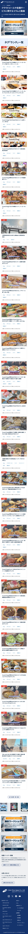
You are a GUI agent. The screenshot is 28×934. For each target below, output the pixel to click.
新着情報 (8, 5)
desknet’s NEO (5, 905)
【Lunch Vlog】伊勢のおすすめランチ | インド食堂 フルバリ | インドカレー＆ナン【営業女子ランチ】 (13, 514)
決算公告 (19, 920)
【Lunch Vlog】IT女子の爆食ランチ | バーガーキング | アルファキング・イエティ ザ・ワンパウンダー (14, 92)
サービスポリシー (20, 925)
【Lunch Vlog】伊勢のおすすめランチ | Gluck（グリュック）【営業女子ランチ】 (14, 728)
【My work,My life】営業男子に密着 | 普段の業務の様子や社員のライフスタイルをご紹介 (13, 755)
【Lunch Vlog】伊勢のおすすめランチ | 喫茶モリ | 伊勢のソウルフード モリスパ (13, 349)
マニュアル (19, 910)
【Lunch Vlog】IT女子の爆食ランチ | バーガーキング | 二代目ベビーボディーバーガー (14, 63)
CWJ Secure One (6, 902)
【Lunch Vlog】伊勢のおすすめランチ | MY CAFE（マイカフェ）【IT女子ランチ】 (13, 702)
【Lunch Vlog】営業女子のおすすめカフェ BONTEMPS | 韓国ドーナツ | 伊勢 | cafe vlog (13, 320)
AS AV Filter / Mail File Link (7, 908)
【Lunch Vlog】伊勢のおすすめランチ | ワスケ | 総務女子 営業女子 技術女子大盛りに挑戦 (13, 377)
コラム (17, 903)
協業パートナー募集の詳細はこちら (11, 865)
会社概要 (19, 915)
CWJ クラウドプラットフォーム (7, 923)
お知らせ (17, 900)
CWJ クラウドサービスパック (7, 917)
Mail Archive (5, 911)
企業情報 (17, 912)
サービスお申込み (20, 908)
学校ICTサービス (6, 928)
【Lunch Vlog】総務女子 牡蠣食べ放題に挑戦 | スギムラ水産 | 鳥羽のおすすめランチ (14, 433)
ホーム (4, 5)
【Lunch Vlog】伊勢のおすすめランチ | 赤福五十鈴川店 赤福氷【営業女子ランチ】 (13, 649)
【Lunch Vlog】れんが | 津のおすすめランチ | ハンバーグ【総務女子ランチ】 (13, 570)
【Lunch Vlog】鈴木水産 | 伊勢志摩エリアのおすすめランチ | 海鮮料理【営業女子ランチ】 (13, 488)
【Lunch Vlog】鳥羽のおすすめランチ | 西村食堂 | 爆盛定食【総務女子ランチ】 (13, 596)
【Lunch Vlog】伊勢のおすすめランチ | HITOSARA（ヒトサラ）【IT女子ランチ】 (14, 675)
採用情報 (19, 917)
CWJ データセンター (6, 925)
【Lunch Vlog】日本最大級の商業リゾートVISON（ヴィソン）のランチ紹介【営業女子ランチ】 (13, 781)
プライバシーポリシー (21, 922)
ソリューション (5, 913)
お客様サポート (19, 905)
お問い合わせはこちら (8, 882)
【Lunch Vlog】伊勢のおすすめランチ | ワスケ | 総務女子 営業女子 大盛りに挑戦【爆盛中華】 (13, 541)
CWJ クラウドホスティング (7, 919)
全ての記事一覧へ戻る (14, 797)
